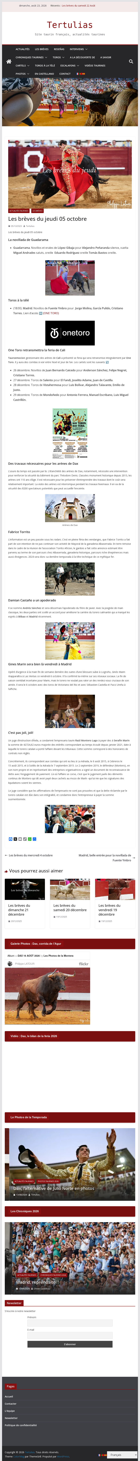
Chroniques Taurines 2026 (46, 1275)
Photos (21, 73)
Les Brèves (41, 49)
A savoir (105, 57)
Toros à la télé (45, 65)
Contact (65, 73)
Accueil (9, 1396)
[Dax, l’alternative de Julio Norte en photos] (70, 1130)
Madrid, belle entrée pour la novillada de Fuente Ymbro (105, 857)
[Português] (80, 73)
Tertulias (70, 25)
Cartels (21, 65)
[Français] (77, 73)
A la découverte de (82, 57)
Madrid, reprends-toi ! (30, 1282)
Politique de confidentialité (21, 1425)
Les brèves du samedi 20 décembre (70, 907)
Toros (57, 57)
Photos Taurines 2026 (43, 1181)
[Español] (83, 73)
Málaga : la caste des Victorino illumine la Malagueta (91, 5)
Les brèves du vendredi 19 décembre (109, 910)
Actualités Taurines (19, 211)
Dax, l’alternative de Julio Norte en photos (49, 1188)
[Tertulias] (9, 61)
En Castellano (44, 73)
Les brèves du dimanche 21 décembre (19, 910)
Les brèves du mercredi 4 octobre (31, 855)
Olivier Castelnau (35, 1288)
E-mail (30, 1329)
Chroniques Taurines (30, 57)
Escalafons (67, 65)
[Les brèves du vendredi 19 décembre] (115, 881)
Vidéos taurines (95, 65)
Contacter (10, 1403)
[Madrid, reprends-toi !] (70, 1224)
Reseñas (59, 49)
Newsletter (11, 1418)
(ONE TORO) (51, 313)
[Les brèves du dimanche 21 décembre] (25, 881)
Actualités (23, 49)
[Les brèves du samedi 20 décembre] (70, 881)
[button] (86, 49)
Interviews (77, 49)
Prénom (31, 1317)
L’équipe (10, 1410)
